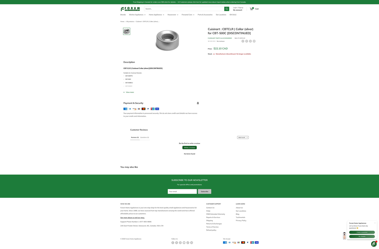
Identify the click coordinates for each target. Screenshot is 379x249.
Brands (123, 15)
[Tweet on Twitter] (250, 41)
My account (237, 10)
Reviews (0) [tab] (135, 137)
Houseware (172, 15)
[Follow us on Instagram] (180, 242)
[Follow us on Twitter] (176, 242)
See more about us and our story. (132, 218)
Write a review (189, 148)
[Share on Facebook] (243, 41)
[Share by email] (254, 41)
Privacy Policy (241, 220)
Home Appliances (155, 15)
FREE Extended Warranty (215, 214)
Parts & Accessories (205, 15)
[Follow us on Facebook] (172, 242)
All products (130, 21)
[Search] (226, 9)
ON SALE (233, 15)
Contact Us (210, 208)
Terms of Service (212, 227)
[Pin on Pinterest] (246, 41)
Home (122, 21)
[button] (374, 244)
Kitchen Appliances (136, 15)
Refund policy (211, 230)
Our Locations (221, 15)
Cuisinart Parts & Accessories (220, 38)
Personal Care (187, 15)
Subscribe (204, 191)
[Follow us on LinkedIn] (191, 242)
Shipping (209, 220)
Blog (237, 214)
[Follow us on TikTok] (187, 242)
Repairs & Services (213, 217)
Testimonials (240, 217)
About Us (239, 208)
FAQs (208, 211)
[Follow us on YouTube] (184, 242)
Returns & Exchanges (214, 224)
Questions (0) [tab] (144, 137)
